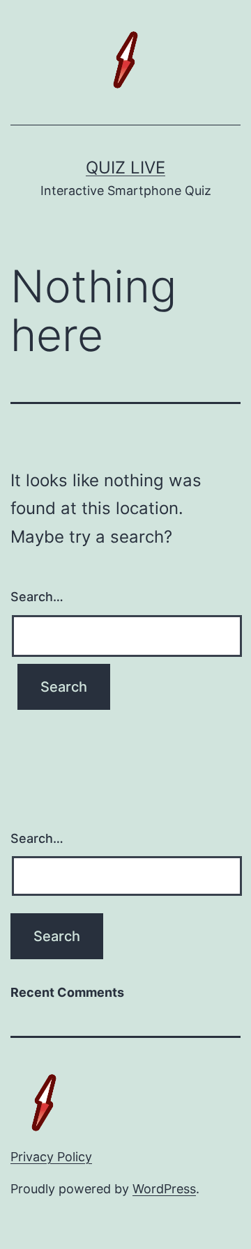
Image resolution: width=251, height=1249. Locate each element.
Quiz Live (125, 167)
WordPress (164, 1188)
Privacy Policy (51, 1156)
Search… (36, 596)
